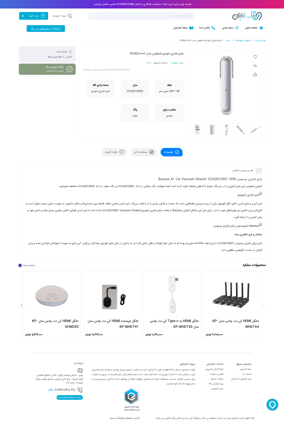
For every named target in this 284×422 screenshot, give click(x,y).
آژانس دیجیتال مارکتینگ (125, 418)
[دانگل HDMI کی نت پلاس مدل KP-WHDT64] (232, 294)
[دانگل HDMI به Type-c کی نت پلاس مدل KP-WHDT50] (172, 294)
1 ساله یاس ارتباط (56, 57)
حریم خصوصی (217, 388)
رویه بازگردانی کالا (216, 384)
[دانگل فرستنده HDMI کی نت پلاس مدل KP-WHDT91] (112, 294)
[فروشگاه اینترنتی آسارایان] (247, 16)
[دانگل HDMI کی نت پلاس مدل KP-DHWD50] (51, 294)
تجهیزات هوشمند (243, 40)
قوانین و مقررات (216, 374)
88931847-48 (61, 390)
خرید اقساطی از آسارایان (241, 379)
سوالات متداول (217, 379)
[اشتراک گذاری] (255, 74)
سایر (228, 40)
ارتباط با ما (247, 374)
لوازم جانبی (260, 40)
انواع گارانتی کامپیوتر (214, 369)
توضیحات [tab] (168, 152)
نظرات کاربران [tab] (111, 152)
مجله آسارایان (246, 369)
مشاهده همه (27, 265)
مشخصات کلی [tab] (141, 152)
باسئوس (175, 63)
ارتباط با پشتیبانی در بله (46, 28)
